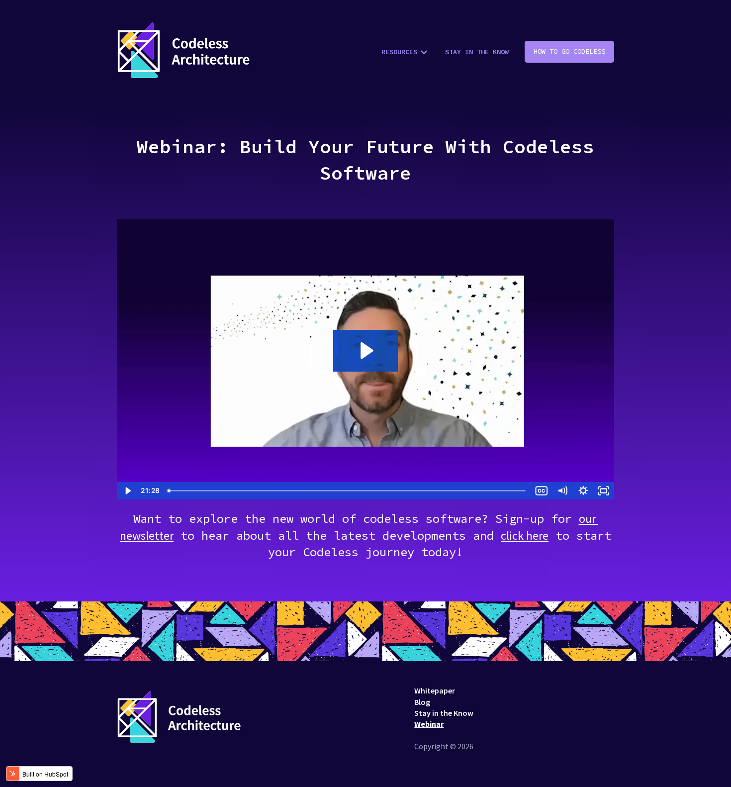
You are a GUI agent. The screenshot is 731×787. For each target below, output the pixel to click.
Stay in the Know (477, 51)
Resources (399, 51)
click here (524, 535)
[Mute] (562, 490)
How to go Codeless (569, 51)
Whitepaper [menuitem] (434, 690)
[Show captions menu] (541, 490)
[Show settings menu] (583, 490)
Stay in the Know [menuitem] (443, 713)
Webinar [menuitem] (429, 724)
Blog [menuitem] (422, 702)
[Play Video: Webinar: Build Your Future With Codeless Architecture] (365, 350)
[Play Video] (127, 490)
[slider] (347, 490)
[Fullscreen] (603, 490)
